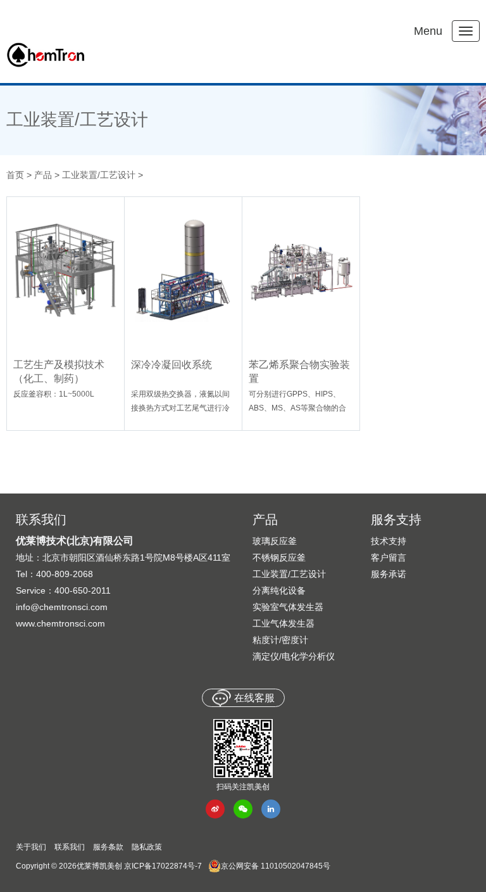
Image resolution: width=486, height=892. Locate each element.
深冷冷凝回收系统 (171, 364)
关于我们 (31, 847)
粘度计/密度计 (280, 640)
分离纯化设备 (279, 590)
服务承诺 (388, 574)
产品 (43, 175)
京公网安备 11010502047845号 (275, 866)
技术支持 (388, 541)
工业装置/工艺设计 (77, 120)
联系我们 (69, 847)
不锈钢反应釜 (279, 557)
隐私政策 (147, 847)
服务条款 (108, 847)
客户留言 (388, 557)
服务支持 (396, 519)
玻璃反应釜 (274, 541)
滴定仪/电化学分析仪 (293, 656)
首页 (15, 175)
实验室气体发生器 (287, 607)
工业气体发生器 (283, 623)
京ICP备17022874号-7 (163, 866)
